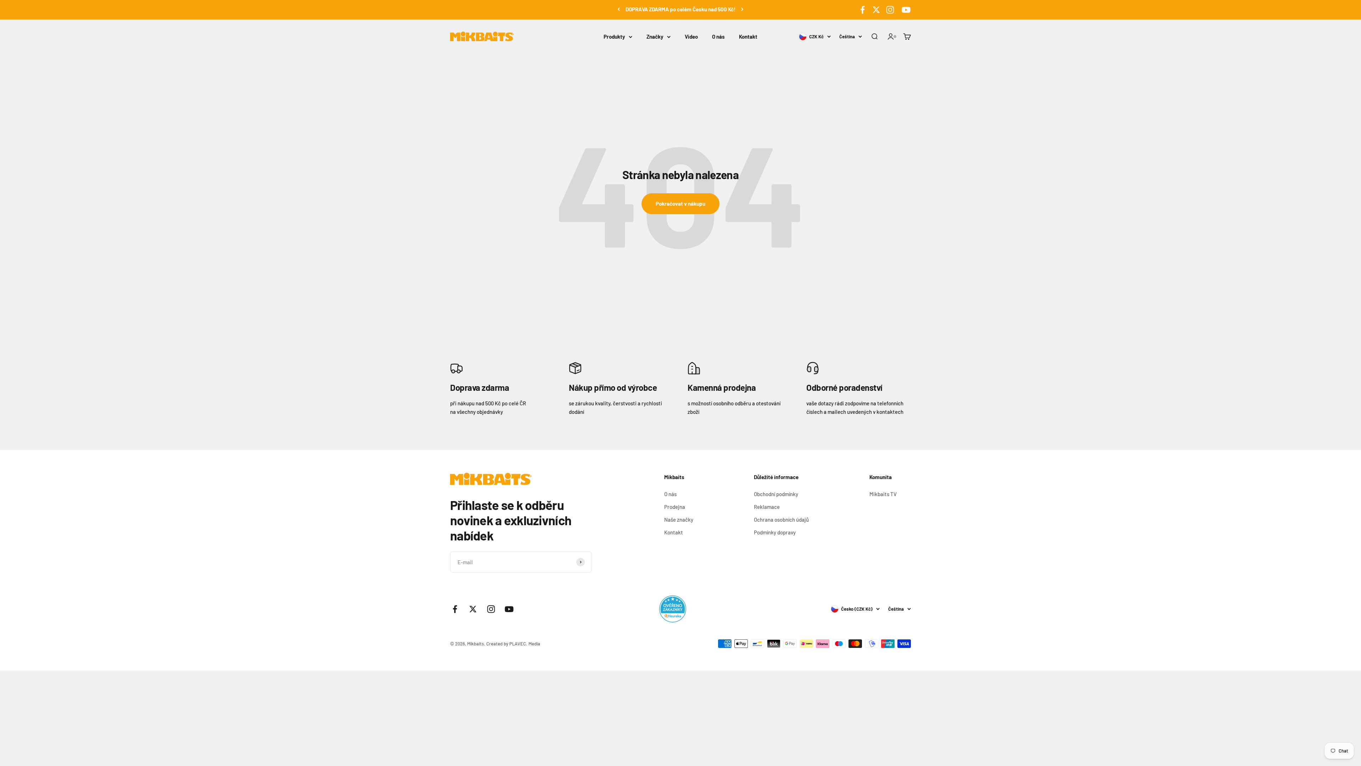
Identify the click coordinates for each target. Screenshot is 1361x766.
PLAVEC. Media (524, 643)
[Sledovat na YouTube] (905, 10)
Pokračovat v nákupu (680, 203)
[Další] (742, 9)
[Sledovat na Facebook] (862, 10)
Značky (654, 36)
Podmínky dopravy (775, 532)
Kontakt (748, 36)
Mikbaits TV (883, 494)
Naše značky (678, 519)
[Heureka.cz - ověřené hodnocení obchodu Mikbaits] (672, 608)
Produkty (614, 36)
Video (691, 36)
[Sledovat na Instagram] (890, 10)
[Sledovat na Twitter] (876, 10)
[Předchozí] (618, 9)
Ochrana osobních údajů (781, 519)
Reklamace (767, 507)
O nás (718, 36)
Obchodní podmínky (776, 494)
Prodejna (674, 507)
